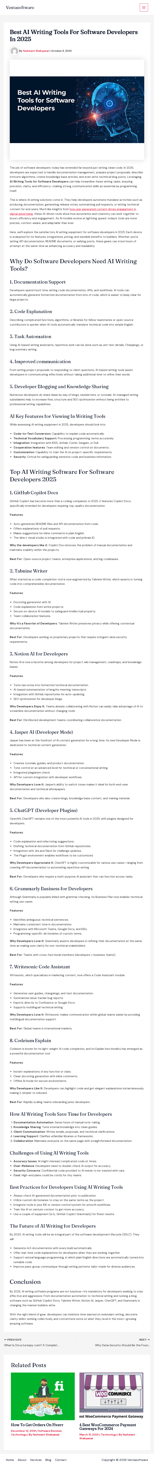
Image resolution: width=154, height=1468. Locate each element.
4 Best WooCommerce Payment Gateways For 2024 (107, 1426)
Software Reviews (50, 1431)
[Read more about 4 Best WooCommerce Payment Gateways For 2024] (111, 1396)
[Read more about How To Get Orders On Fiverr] (43, 1396)
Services (36, 1460)
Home (10, 1460)
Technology (19, 1434)
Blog (48, 1460)
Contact (61, 1460)
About (22, 1460)
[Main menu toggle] (144, 7)
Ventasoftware (20, 7)
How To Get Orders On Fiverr (37, 1424)
